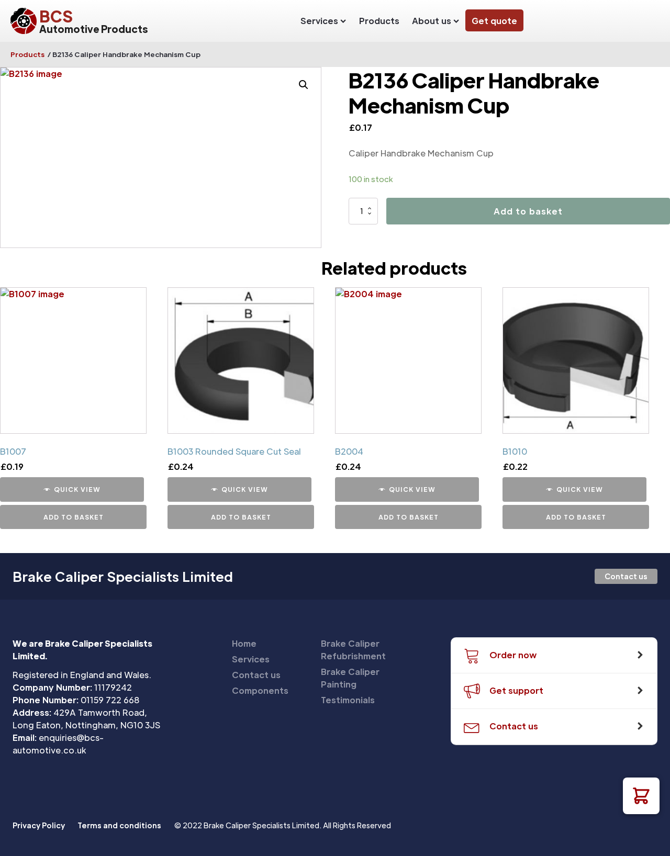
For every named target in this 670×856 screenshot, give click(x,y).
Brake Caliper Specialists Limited (123, 576)
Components (260, 690)
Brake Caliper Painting (350, 678)
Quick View (77, 489)
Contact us (626, 576)
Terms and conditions (119, 825)
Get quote (494, 20)
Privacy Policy (39, 825)
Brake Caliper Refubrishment (353, 649)
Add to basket (528, 211)
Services (319, 20)
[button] (641, 796)
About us (431, 20)
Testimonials (348, 699)
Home (244, 643)
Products (379, 20)
